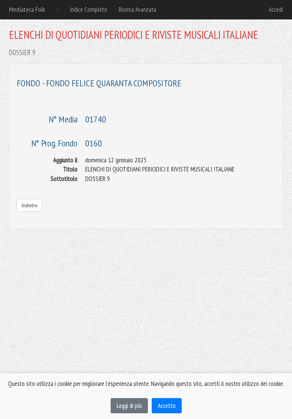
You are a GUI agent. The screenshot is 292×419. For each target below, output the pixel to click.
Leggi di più (129, 406)
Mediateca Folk (27, 9)
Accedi (276, 9)
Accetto (167, 406)
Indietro (29, 205)
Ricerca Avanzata (137, 9)
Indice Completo (88, 9)
